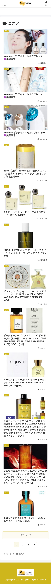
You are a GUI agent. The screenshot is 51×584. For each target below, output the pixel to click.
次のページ (25, 535)
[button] (45, 366)
